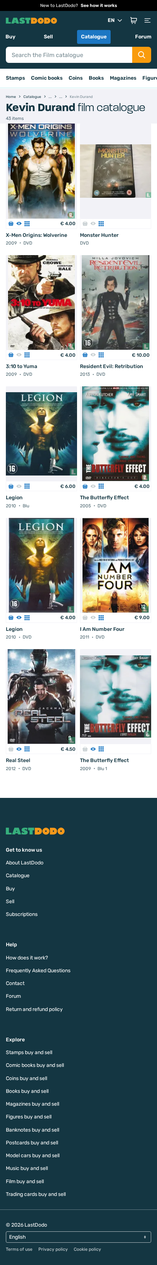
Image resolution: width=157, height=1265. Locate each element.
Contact (15, 983)
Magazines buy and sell (32, 1104)
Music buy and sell (27, 1168)
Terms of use (19, 1249)
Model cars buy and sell (33, 1155)
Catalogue (94, 37)
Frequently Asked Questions (38, 970)
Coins (76, 78)
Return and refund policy (34, 1009)
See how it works (99, 5)
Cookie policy (87, 1249)
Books (96, 78)
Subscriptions (22, 914)
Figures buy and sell (28, 1117)
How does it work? (27, 958)
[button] (133, 20)
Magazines (123, 78)
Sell (48, 37)
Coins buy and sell (26, 1078)
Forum (143, 37)
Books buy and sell (27, 1091)
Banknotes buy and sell (32, 1130)
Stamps (15, 78)
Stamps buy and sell (29, 1052)
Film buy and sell (25, 1181)
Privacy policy (53, 1249)
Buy (10, 37)
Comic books (47, 78)
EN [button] (111, 20)
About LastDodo (24, 863)
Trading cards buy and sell (36, 1194)
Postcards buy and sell (32, 1143)
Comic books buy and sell (35, 1065)
